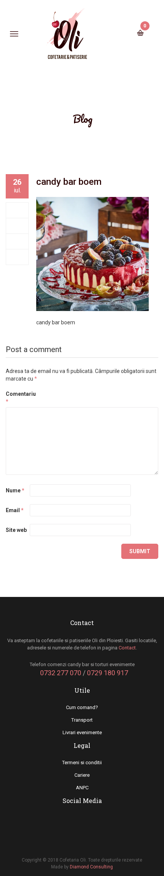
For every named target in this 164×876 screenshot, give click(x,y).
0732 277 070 (60, 673)
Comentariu (17, 398)
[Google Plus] (17, 241)
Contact (127, 648)
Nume (15, 490)
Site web (16, 530)
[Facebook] (17, 210)
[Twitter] (17, 225)
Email (15, 510)
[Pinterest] (17, 257)
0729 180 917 (107, 673)
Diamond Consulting (91, 867)
